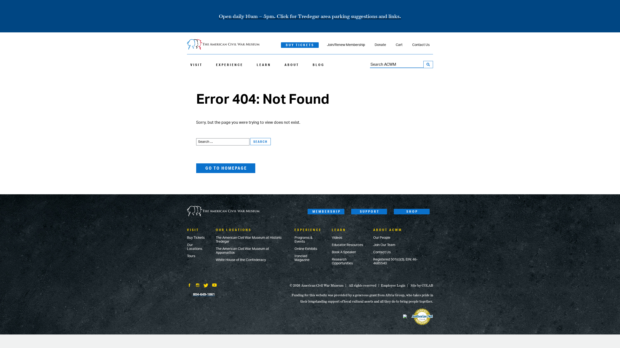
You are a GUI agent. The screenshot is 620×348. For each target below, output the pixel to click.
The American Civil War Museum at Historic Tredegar (249, 239)
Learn (264, 65)
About (292, 65)
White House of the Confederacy (241, 260)
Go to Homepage (226, 168)
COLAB (427, 285)
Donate (380, 45)
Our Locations (194, 247)
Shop (412, 211)
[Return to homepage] (223, 45)
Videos (337, 237)
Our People (381, 237)
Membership (326, 211)
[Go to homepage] (223, 211)
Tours (191, 256)
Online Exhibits (305, 249)
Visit (196, 65)
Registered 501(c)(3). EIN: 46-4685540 (395, 261)
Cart (399, 45)
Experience (229, 65)
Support (370, 211)
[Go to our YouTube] (214, 285)
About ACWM (387, 230)
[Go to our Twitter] (205, 286)
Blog (318, 65)
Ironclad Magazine (302, 258)
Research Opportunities (342, 261)
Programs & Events (303, 239)
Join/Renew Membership (346, 45)
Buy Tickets (300, 45)
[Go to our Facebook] (189, 285)
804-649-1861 (204, 294)
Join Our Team (384, 245)
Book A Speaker (344, 252)
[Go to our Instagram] (197, 285)
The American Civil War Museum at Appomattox (242, 250)
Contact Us (421, 45)
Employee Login (393, 285)
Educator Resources (347, 245)
